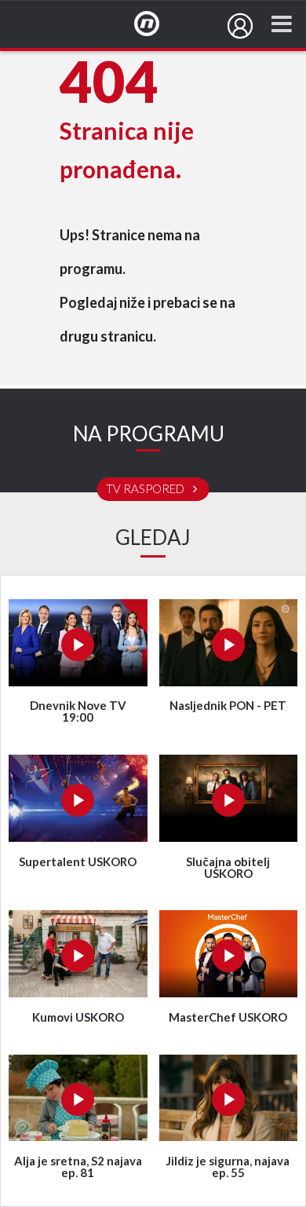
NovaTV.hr (156, 24)
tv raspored (146, 489)
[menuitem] (240, 26)
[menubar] (240, 26)
